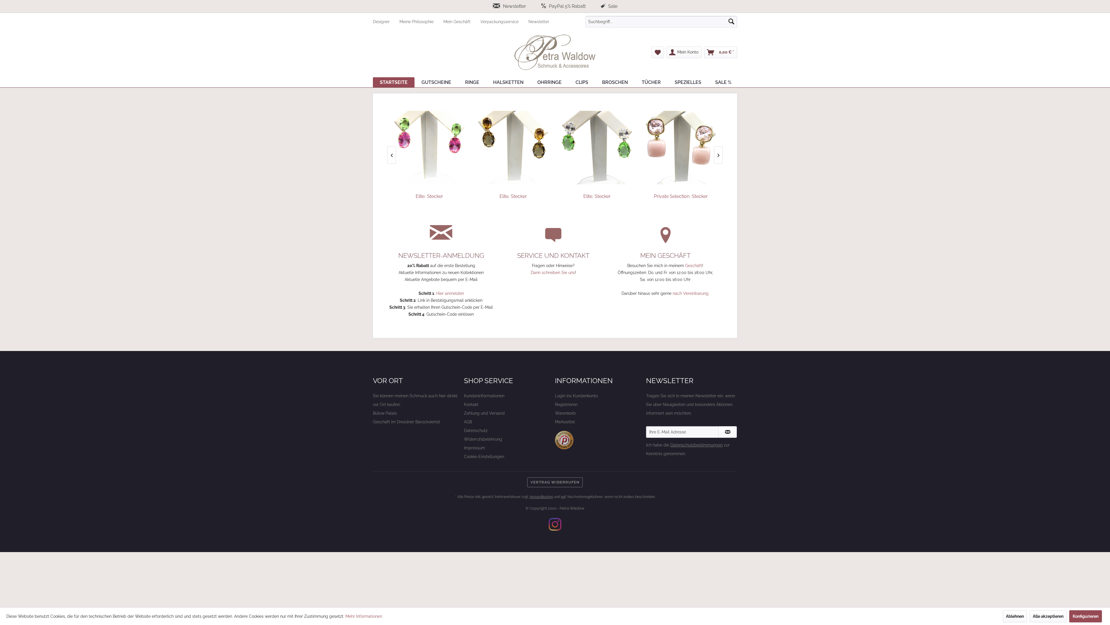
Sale (612, 6)
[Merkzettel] (658, 52)
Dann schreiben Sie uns (553, 272)
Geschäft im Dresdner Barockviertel (406, 422)
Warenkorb (565, 413)
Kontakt (471, 404)
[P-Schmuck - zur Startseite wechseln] (555, 52)
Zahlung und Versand (484, 413)
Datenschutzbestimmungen (696, 445)
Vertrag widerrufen (555, 482)
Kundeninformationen (484, 396)
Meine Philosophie (417, 21)
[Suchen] (731, 21)
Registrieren (566, 404)
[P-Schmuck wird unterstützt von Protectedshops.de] (564, 440)
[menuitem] (386, 21)
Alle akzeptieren (1048, 616)
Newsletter (514, 6)
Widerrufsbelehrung (483, 439)
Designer (382, 21)
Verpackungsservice (500, 21)
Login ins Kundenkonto (576, 396)
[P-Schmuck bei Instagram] (555, 524)
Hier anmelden (450, 293)
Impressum (474, 448)
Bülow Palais (385, 413)
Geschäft (693, 265)
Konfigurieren (1085, 616)
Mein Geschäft (457, 21)
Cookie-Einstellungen (484, 456)
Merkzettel (565, 422)
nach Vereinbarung (690, 293)
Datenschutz (476, 430)
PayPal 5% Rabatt (567, 6)
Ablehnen (1015, 616)
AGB (468, 422)
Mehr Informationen (363, 616)
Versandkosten (541, 497)
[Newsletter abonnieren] (728, 432)
